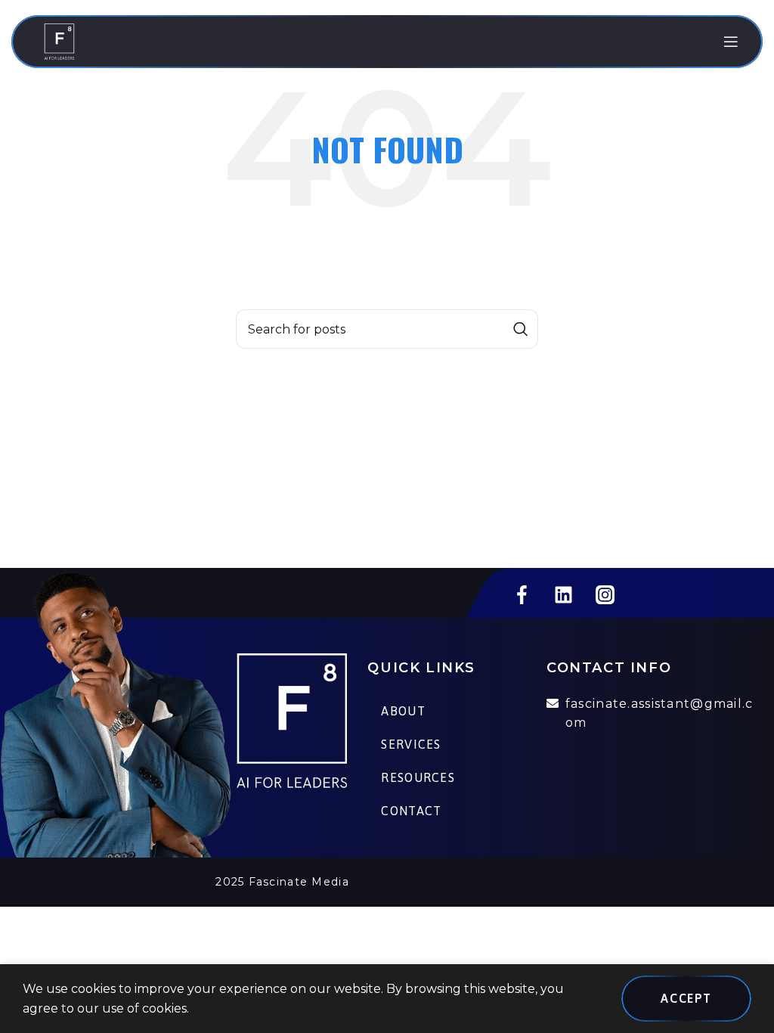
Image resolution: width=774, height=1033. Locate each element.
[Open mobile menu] (731, 41)
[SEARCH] (520, 329)
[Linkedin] (563, 594)
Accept (686, 998)
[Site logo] (59, 40)
